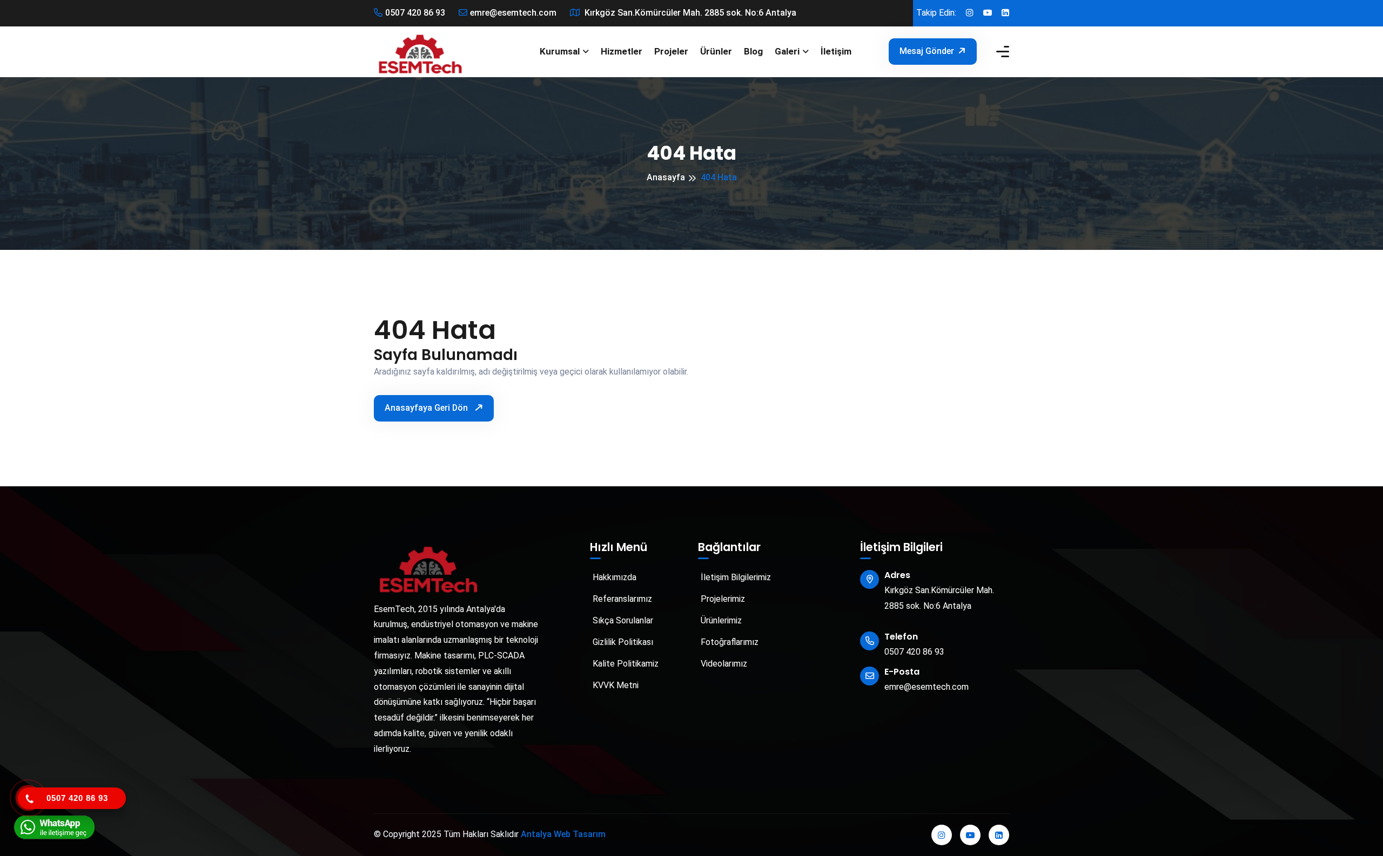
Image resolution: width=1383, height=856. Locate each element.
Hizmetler (621, 51)
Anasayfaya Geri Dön (427, 408)
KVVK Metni (614, 685)
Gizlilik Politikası (621, 642)
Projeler (671, 51)
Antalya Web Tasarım (563, 834)
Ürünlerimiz (720, 620)
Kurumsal (560, 51)
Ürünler (716, 51)
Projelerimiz (722, 599)
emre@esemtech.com (513, 13)
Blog (753, 51)
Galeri (787, 51)
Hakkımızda (613, 577)
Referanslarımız (621, 599)
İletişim (836, 51)
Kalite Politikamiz (624, 663)
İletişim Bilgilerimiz (735, 577)
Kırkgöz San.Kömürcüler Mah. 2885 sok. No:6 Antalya (689, 13)
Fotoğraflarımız (728, 642)
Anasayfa (666, 177)
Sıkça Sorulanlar (621, 620)
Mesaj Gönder (926, 51)
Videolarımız (723, 663)
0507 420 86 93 (415, 13)
